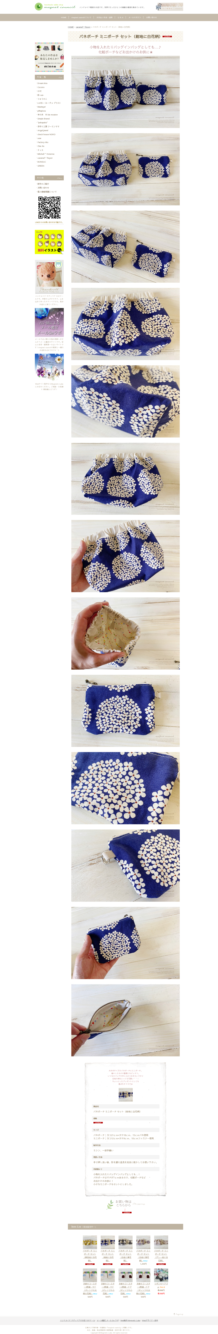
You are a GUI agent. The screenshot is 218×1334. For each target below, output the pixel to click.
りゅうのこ (42, 99)
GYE (40, 91)
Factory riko (43, 142)
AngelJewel (43, 130)
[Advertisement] (49, 32)
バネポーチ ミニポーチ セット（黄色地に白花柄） (90, 1255)
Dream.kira (42, 83)
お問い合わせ (151, 17)
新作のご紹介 (43, 184)
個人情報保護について (47, 191)
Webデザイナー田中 (150, 1320)
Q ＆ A (120, 17)
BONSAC (42, 161)
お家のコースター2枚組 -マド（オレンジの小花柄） (107, 1288)
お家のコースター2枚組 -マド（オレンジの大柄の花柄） (90, 1288)
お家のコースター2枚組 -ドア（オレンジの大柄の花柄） (143, 1288)
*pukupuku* (43, 122)
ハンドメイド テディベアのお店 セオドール (77, 1320)
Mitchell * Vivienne (46, 154)
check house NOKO (46, 134)
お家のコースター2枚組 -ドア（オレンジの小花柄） (125, 1288)
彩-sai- (41, 95)
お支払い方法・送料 (105, 17)
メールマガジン (135, 17)
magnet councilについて (81, 17)
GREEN (41, 165)
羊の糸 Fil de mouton (48, 114)
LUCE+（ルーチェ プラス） (50, 103)
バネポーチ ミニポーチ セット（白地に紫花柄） (143, 1255)
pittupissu (42, 110)
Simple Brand (44, 118)
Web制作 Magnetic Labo (130, 1320)
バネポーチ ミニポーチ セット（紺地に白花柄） (108, 1255)
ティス (40, 150)
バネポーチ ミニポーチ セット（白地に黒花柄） (125, 1255)
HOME (63, 17)
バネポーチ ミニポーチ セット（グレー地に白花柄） (161, 1255)
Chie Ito (41, 146)
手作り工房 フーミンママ (48, 126)
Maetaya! (42, 106)
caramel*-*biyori (83, 27)
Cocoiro (41, 87)
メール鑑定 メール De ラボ (108, 1320)
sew (39, 138)
